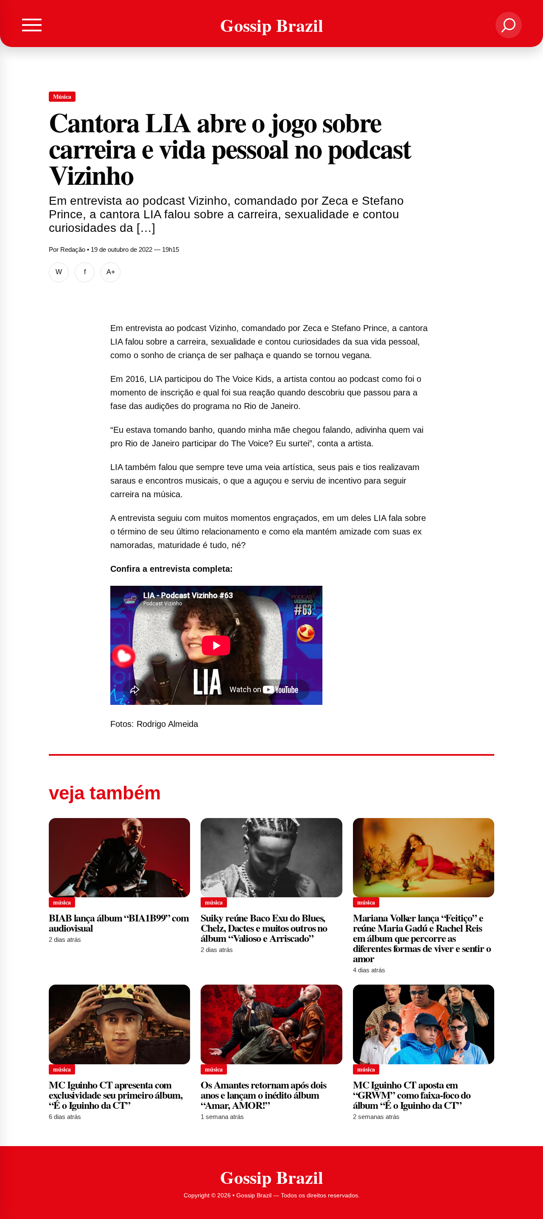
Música (62, 96)
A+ (110, 272)
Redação (72, 249)
